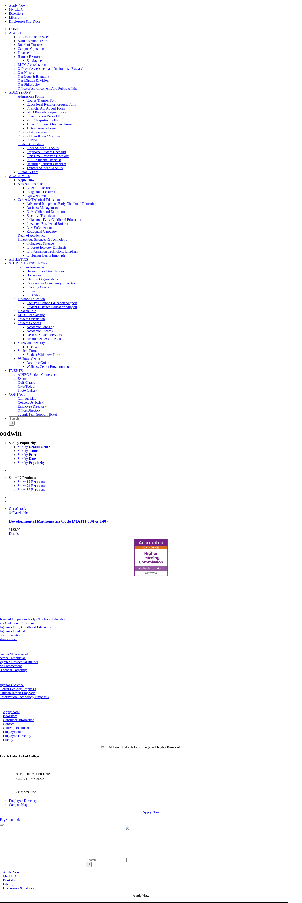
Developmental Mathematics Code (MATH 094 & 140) (58, 521)
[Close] (2, 825)
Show (31, 482)
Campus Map (18, 805)
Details (14, 533)
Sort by (34, 447)
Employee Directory (23, 801)
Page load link (10, 820)
